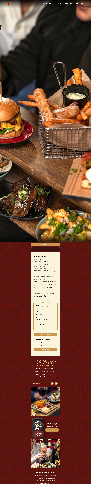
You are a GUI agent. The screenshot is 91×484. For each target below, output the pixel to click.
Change (45, 238)
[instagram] (56, 383)
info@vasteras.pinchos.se (40, 342)
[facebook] (52, 383)
